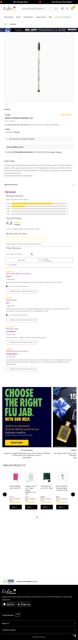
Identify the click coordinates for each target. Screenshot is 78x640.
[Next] (73, 494)
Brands (18, 17)
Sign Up (58, 152)
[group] (15, 490)
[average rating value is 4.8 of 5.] (66, 115)
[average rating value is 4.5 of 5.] (46, 502)
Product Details (9, 161)
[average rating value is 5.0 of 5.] (61, 502)
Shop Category (8, 17)
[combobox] (39, 8)
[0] (72, 8)
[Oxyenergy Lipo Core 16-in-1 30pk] (47, 477)
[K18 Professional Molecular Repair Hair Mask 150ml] (62, 477)
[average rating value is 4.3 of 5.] (30, 502)
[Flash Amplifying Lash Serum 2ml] (16, 477)
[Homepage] (9, 8)
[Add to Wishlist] (72, 34)
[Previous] (5, 494)
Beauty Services (41, 17)
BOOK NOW (27, 457)
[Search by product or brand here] (56, 8)
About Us (5, 623)
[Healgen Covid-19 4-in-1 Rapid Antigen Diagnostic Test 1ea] (31, 477)
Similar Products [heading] (14, 465)
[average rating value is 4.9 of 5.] (15, 502)
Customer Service (8, 630)
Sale (5, 24)
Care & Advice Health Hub (62, 17)
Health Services (28, 17)
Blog (50, 17)
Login (52, 152)
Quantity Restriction (11, 185)
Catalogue (13, 24)
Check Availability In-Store (14, 147)
